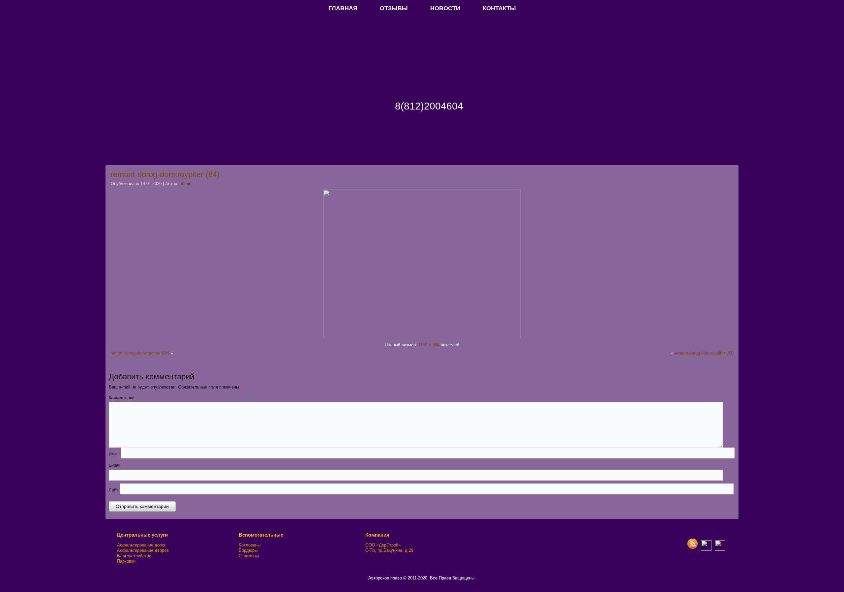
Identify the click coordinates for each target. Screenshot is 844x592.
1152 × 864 (428, 344)
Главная (342, 8)
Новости (445, 8)
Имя (114, 454)
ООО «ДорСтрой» (383, 545)
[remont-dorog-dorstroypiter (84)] (422, 336)
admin (185, 183)
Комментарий (122, 397)
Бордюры (248, 550)
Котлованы (249, 545)
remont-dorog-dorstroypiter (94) (139, 353)
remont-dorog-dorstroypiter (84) (165, 174)
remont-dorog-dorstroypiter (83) (704, 353)
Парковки (126, 561)
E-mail (116, 465)
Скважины (249, 555)
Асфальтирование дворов (143, 550)
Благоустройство (134, 555)
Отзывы (394, 8)
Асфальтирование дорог (141, 545)
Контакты (499, 8)
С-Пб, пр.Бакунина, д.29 (389, 550)
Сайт (113, 490)
